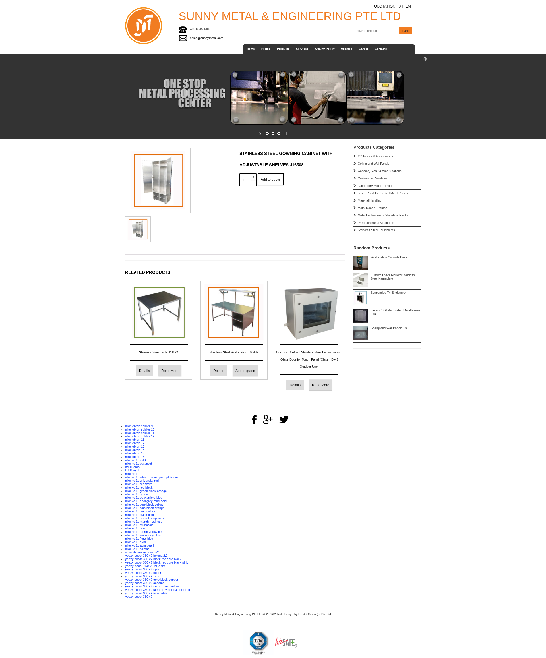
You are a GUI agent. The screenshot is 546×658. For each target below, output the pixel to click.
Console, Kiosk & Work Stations (306, 71)
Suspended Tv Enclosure (388, 292)
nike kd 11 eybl (135, 542)
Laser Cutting (323, 58)
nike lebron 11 (134, 439)
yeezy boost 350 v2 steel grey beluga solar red (157, 589)
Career (363, 48)
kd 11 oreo (132, 467)
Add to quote (270, 179)
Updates (346, 48)
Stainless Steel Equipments (306, 127)
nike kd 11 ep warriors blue (143, 497)
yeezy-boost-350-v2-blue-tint (145, 566)
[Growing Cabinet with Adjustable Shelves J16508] (158, 180)
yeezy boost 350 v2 (138, 596)
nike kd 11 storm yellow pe (143, 531)
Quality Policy (325, 48)
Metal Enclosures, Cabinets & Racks (383, 215)
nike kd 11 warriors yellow (143, 535)
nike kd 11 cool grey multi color (146, 501)
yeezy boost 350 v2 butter (143, 572)
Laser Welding (323, 101)
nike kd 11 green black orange (146, 491)
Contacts (381, 48)
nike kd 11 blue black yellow (144, 504)
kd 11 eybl (132, 470)
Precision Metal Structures (376, 222)
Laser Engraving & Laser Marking (323, 64)
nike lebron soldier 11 (139, 432)
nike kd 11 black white (140, 511)
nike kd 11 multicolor (139, 525)
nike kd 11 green (136, 494)
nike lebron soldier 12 (139, 436)
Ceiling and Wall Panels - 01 (390, 328)
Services (302, 48)
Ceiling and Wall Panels (306, 65)
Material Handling (369, 200)
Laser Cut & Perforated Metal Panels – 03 (396, 312)
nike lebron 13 (134, 446)
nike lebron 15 (134, 453)
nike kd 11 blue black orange (144, 508)
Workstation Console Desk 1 (390, 257)
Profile (265, 48)
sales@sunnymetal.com (206, 38)
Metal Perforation (323, 72)
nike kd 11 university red (142, 480)
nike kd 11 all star (137, 549)
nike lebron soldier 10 (139, 429)
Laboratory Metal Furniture (376, 185)
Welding (323, 88)
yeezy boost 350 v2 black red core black (153, 559)
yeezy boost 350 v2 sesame (144, 583)
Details (144, 371)
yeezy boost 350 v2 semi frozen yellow (152, 586)
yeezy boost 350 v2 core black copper (151, 579)
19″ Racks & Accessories (306, 57)
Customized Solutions (306, 79)
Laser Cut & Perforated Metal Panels (383, 193)
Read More (170, 371)
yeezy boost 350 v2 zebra (143, 576)
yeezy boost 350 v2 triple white (146, 593)
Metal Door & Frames (372, 208)
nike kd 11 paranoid (138, 463)
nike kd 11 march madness (143, 521)
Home (251, 48)
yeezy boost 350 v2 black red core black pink (156, 562)
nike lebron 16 (134, 456)
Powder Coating (323, 93)
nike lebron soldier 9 (139, 426)
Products (283, 48)
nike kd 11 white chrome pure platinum (151, 477)
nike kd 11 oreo (135, 528)
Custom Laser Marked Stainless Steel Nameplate (393, 276)
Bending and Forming (323, 78)
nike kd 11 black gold (139, 514)
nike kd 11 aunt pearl (139, 545)
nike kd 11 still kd (136, 460)
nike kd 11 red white (138, 484)
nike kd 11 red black (139, 487)
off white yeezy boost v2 (142, 552)
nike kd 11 (132, 473)
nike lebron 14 (134, 450)
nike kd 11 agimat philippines (144, 518)
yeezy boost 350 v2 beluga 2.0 (146, 555)
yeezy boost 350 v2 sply (142, 569)
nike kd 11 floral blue (139, 538)
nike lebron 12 (134, 443)
